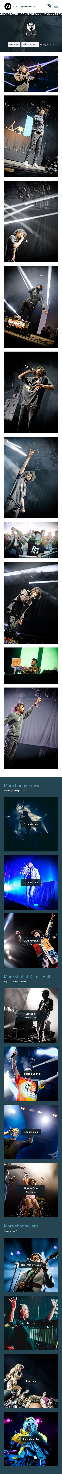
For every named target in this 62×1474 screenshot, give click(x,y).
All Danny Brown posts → (14, 790)
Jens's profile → (10, 1231)
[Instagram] (49, 6)
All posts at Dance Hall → (15, 981)
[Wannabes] (8, 6)
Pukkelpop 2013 (30, 44)
